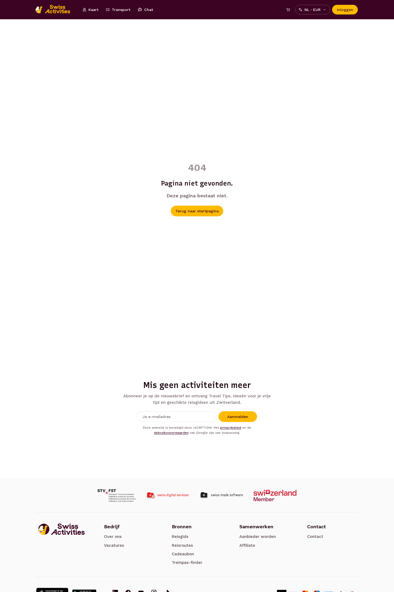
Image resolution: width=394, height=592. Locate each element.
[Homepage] (55, 9)
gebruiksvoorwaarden (171, 433)
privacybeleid (230, 427)
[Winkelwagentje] (288, 9)
